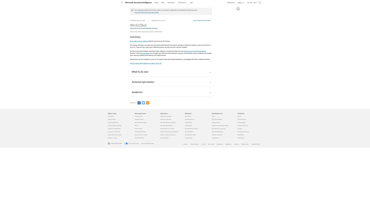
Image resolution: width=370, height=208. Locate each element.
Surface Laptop (112, 119)
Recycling (236, 144)
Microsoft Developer (217, 119)
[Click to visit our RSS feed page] (147, 102)
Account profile (139, 116)
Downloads (171, 2)
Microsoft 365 (188, 125)
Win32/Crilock (188, 51)
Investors (240, 128)
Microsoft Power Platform (191, 128)
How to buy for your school (167, 128)
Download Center (139, 119)
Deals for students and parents (168, 134)
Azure (213, 116)
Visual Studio (215, 138)
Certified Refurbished (140, 131)
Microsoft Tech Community (218, 128)
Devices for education (165, 119)
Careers (239, 116)
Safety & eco (228, 144)
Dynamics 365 (188, 122)
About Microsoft (242, 119)
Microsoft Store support (141, 122)
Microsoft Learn (216, 122)
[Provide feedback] (238, 9)
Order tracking (138, 128)
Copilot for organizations (114, 128)
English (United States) (116, 143)
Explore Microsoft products (115, 134)
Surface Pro (111, 116)
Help (191, 2)
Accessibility (240, 134)
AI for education (164, 138)
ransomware (145, 53)
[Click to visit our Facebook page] (139, 102)
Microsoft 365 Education (166, 125)
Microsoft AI (188, 116)
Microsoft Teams (189, 131)
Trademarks (220, 144)
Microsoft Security (189, 119)
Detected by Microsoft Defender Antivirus (144, 28)
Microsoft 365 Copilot (190, 134)
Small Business (188, 138)
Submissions (182, 2)
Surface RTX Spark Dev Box (114, 125)
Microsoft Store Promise (141, 134)
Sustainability (241, 138)
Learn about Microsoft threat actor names (147, 12)
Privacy (203, 144)
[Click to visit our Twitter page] (143, 102)
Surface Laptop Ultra (113, 122)
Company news (241, 122)
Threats (156, 2)
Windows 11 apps (112, 138)
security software (142, 41)
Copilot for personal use (114, 131)
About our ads (245, 144)
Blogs (162, 2)
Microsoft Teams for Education (168, 122)
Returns (137, 125)
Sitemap (185, 144)
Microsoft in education (166, 116)
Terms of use (211, 144)
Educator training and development (169, 131)
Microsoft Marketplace (217, 131)
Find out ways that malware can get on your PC (145, 63)
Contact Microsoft (194, 144)
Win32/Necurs (201, 51)
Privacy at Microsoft (243, 125)
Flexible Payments (139, 138)
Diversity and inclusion (243, 131)
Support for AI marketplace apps (220, 125)
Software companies (217, 134)
